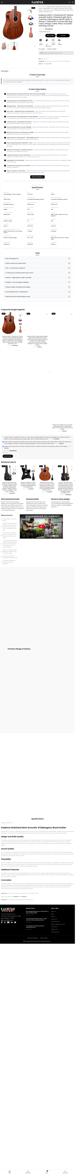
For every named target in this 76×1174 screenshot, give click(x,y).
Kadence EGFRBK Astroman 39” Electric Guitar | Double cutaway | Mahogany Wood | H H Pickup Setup (28, 649)
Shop (44, 6)
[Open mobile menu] (1, 2)
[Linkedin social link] (48, 64)
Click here (4, 1158)
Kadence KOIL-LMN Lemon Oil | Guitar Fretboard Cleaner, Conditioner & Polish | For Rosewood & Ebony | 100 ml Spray (62, 591)
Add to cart (50, 35)
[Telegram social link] (50, 64)
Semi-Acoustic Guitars (55, 61)
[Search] (69, 2)
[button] (2, 61)
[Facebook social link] (43, 64)
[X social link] (45, 64)
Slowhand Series (65, 61)
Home (40, 6)
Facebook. (24, 1155)
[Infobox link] (41, 42)
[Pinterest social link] (47, 64)
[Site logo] (37, 2)
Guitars (47, 61)
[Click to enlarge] (4, 114)
